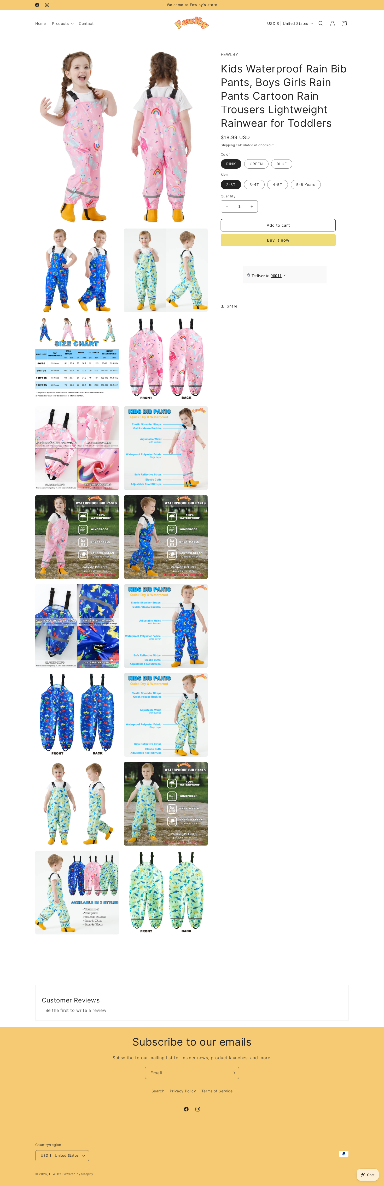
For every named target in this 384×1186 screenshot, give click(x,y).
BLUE (282, 164)
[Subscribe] (233, 1073)
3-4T (254, 184)
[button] (62, 23)
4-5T (277, 184)
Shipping (228, 145)
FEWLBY (55, 1174)
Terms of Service (217, 1091)
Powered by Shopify (78, 1174)
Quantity (228, 196)
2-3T (231, 184)
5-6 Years (305, 184)
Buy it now (278, 240)
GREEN (256, 164)
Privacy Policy (183, 1091)
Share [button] (232, 306)
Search (158, 1091)
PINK (231, 164)
